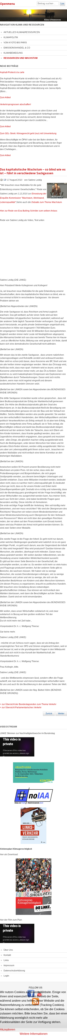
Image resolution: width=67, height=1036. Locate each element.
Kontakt (7, 955)
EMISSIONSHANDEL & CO (17, 47)
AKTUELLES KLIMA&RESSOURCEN (22, 32)
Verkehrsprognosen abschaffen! (15, 104)
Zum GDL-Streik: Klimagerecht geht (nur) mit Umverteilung (28, 133)
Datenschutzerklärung (14, 970)
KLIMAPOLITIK (11, 37)
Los (62, 3)
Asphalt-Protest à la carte (12, 72)
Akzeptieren (7, 1029)
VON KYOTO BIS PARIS (15, 42)
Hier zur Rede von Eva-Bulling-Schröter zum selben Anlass (28, 211)
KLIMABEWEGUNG (13, 53)
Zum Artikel (5, 97)
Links (6, 960)
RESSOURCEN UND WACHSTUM (21, 58)
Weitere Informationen (34, 1033)
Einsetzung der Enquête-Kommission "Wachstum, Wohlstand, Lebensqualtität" (23, 197)
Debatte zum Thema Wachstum (46, 202)
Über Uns (8, 950)
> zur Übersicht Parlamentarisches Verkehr (20, 707)
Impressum (9, 965)
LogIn (6, 976)
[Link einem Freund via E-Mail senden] (4, 180)
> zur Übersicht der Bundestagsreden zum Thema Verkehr (28, 704)
